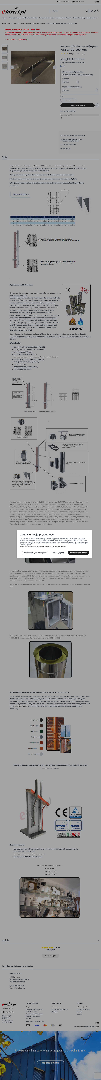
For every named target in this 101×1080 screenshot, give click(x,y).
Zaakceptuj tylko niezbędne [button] (35, 553)
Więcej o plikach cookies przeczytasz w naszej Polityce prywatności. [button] (43, 547)
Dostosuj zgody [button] (58, 553)
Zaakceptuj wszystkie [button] (78, 553)
